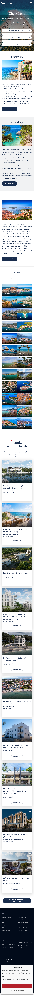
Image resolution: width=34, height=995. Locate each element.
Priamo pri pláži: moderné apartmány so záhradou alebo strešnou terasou (17, 702)
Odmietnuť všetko (6, 979)
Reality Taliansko (6, 919)
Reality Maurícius (22, 930)
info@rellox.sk (8, 961)
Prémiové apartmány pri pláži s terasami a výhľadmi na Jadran (14, 487)
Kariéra (3, 949)
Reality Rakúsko (22, 917)
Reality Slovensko (6, 925)
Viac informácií (9, 109)
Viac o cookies (15, 979)
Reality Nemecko (22, 927)
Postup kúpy (16, 37)
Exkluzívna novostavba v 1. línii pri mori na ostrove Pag (15, 530)
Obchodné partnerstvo (8, 947)
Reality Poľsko (21, 925)
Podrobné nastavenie (17, 990)
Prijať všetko (17, 986)
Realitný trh (16, 34)
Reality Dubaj (5, 922)
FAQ (16, 41)
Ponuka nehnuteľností (16, 30)
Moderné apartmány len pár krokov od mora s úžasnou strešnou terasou (17, 746)
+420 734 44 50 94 (9, 959)
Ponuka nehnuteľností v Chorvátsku (17, 900)
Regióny (16, 44)
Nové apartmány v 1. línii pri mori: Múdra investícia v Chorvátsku (15, 615)
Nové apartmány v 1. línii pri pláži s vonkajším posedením (15, 659)
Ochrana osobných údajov (25, 942)
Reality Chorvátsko (23, 919)
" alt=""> (6, 289)
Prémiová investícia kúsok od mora (16, 573)
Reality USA (5, 927)
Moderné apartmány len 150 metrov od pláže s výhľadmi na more (17, 835)
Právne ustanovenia (23, 940)
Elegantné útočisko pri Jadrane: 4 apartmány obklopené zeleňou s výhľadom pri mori (15, 791)
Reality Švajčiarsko (23, 922)
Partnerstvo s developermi (8, 944)
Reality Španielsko (6, 917)
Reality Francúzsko (6, 930)
